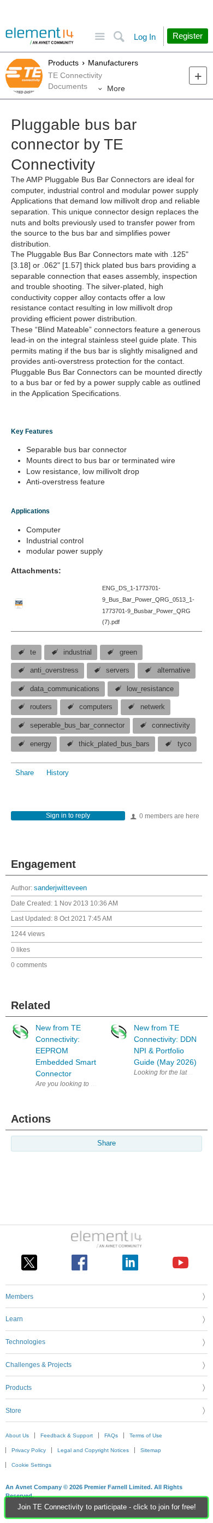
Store (13, 1410)
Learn (14, 1319)
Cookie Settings (31, 1465)
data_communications (64, 689)
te (33, 652)
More (116, 88)
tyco (184, 744)
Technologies (25, 1342)
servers (117, 670)
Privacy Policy (28, 1450)
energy (40, 744)
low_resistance (150, 689)
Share (24, 773)
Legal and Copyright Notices (93, 1450)
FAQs (111, 1435)
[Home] (39, 36)
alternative (173, 670)
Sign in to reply (68, 815)
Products (63, 62)
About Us (17, 1435)
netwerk (152, 707)
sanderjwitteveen (60, 888)
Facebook (79, 1262)
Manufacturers (113, 62)
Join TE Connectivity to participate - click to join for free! (106, 1507)
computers (96, 707)
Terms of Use (145, 1435)
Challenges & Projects (38, 1365)
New (198, 76)
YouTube (180, 1262)
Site (99, 36)
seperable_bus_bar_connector (77, 725)
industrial (77, 652)
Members (19, 1296)
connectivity (171, 725)
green (128, 652)
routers (41, 707)
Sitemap (150, 1450)
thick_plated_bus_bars (114, 744)
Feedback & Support (66, 1435)
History (57, 773)
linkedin (130, 1262)
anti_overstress (54, 670)
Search (118, 36)
